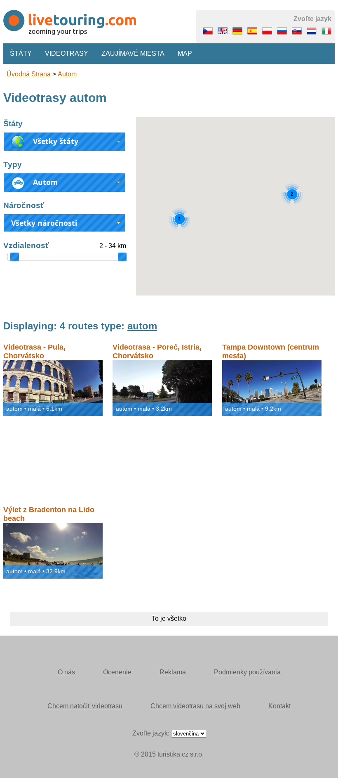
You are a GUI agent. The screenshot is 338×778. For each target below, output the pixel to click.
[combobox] (64, 141)
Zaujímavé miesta (132, 53)
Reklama (173, 672)
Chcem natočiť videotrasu (84, 705)
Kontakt (279, 705)
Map (185, 53)
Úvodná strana (29, 74)
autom (67, 74)
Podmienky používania (247, 672)
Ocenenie (117, 672)
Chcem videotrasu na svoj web (195, 705)
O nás (66, 672)
